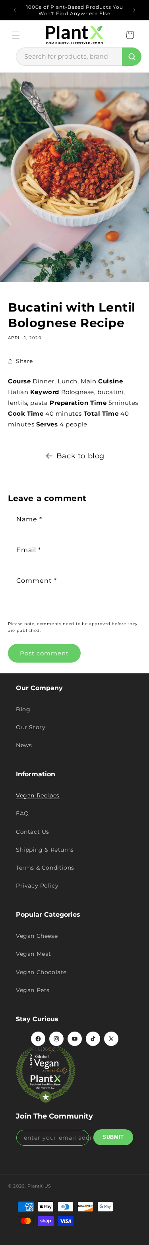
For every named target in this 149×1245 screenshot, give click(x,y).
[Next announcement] (134, 10)
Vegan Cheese (37, 935)
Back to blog (80, 456)
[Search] (131, 56)
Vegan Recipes (38, 795)
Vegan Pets (33, 990)
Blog (23, 709)
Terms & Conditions (45, 867)
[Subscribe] (113, 1137)
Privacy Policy (37, 885)
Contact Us (32, 831)
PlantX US (39, 1186)
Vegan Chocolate (41, 972)
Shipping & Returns (45, 849)
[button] (16, 35)
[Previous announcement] (14, 10)
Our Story (30, 727)
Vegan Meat (33, 953)
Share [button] (24, 361)
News (24, 745)
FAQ (22, 813)
